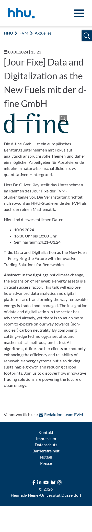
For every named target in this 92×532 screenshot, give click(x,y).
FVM (23, 32)
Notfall (46, 456)
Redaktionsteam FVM (63, 414)
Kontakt (46, 432)
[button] (87, 35)
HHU (8, 32)
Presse (46, 463)
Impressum (46, 438)
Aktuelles (43, 32)
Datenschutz (46, 444)
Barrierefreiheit (46, 450)
